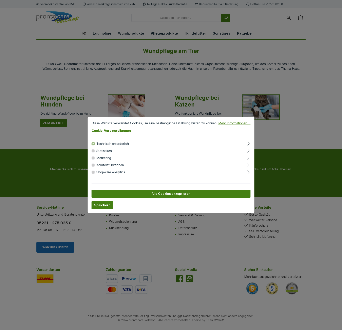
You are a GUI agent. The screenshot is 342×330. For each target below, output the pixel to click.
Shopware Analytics (110, 172)
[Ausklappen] (248, 143)
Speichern (102, 205)
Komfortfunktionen (110, 165)
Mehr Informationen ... (234, 123)
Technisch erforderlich (112, 144)
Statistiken (104, 151)
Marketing (103, 158)
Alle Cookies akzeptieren (171, 194)
